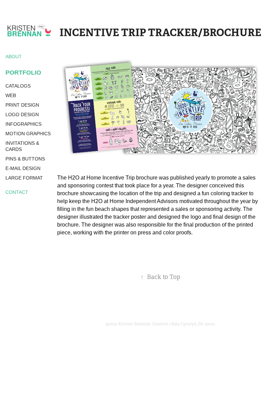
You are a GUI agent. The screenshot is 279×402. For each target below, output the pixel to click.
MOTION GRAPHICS (28, 133)
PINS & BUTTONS (25, 158)
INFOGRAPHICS (23, 124)
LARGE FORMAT (24, 178)
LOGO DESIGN (22, 114)
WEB (10, 95)
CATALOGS (18, 86)
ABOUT (13, 56)
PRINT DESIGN (22, 105)
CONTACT (16, 192)
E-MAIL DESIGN (22, 168)
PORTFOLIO (23, 72)
